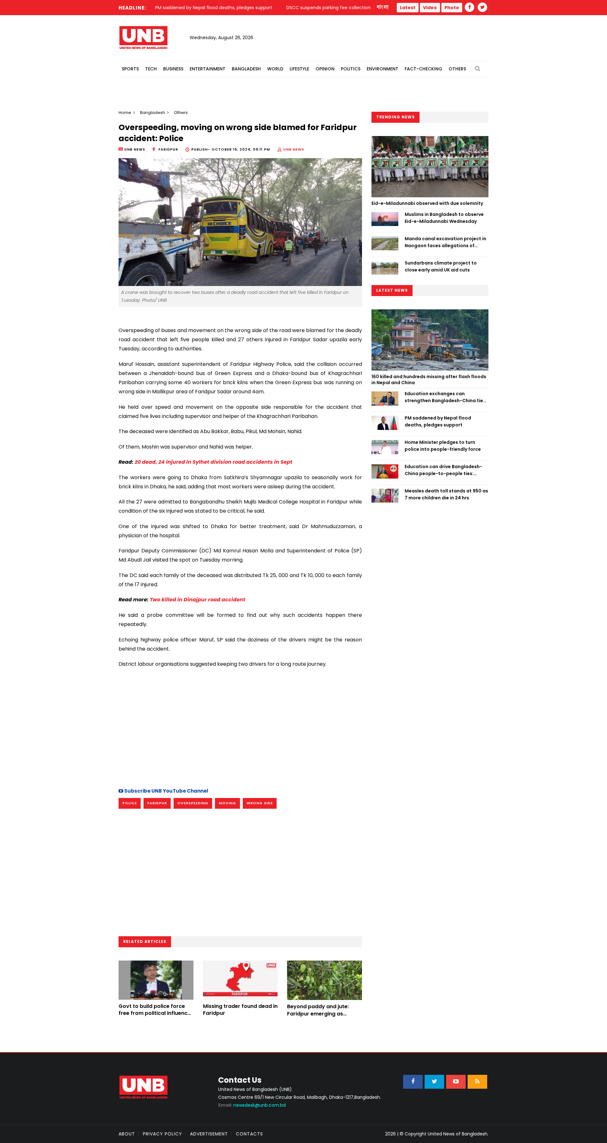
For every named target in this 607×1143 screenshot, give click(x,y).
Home (125, 113)
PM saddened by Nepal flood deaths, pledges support (438, 421)
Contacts (249, 1134)
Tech (151, 69)
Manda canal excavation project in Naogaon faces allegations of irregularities (445, 242)
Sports (130, 69)
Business (173, 69)
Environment (382, 69)
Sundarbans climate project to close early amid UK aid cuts (441, 266)
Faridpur (157, 803)
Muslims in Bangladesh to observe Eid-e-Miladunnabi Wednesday (444, 217)
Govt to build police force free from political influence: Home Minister (155, 1013)
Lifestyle (299, 69)
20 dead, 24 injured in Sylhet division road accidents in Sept (213, 462)
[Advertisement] (240, 727)
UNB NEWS (293, 149)
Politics (350, 69)
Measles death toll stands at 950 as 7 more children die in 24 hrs (446, 494)
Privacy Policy (162, 1134)
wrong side (260, 803)
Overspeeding (192, 803)
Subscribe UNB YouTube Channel (165, 791)
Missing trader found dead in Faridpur (240, 1010)
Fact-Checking (423, 69)
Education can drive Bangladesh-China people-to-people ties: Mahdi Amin (443, 470)
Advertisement (209, 1134)
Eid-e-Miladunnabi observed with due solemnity (427, 203)
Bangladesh (246, 69)
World (275, 69)
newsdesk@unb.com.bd (252, 1105)
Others (457, 69)
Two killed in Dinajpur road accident (197, 599)
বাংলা (383, 7)
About (127, 1134)
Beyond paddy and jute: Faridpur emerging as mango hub (318, 1013)
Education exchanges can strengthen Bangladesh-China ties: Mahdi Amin (446, 397)
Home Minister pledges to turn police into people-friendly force (443, 445)
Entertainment (207, 69)
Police (129, 803)
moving (227, 803)
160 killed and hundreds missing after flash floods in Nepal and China (428, 379)
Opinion (325, 69)
